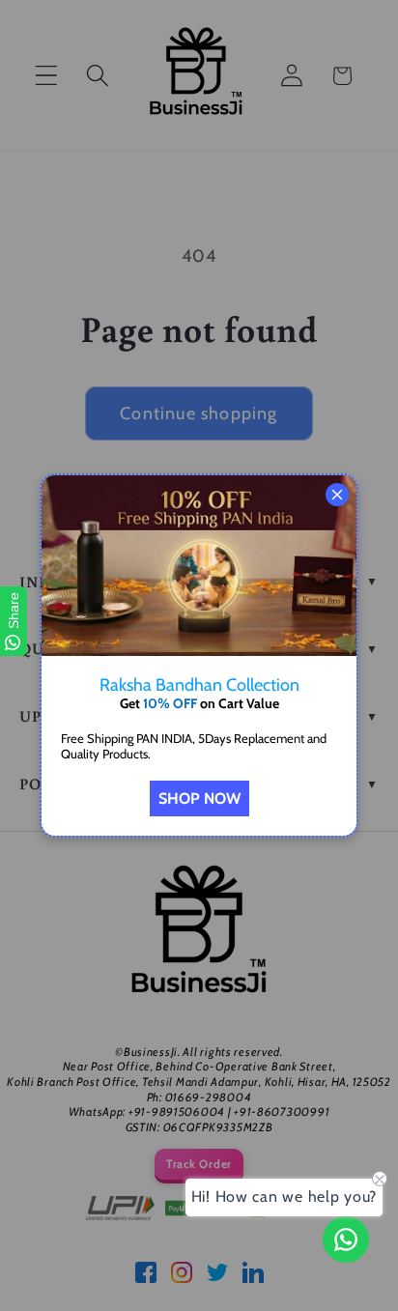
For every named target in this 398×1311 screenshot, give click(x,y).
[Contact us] (346, 1239)
